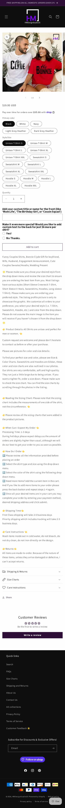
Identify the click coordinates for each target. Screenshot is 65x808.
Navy (36, 123)
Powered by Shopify (37, 796)
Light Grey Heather (16, 131)
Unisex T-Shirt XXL (15, 157)
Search (9, 664)
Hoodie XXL (31, 185)
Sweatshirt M (13, 164)
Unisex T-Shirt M (39, 143)
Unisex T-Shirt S (14, 143)
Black (9, 123)
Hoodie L (46, 178)
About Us (11, 692)
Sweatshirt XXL (36, 171)
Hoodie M (28, 178)
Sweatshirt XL (13, 171)
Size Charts (12, 678)
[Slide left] (25, 97)
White (23, 123)
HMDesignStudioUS (20, 796)
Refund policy (53, 796)
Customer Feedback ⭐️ (18, 728)
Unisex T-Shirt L (14, 150)
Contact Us (12, 699)
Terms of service (41, 801)
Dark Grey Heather (44, 131)
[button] (6, 16)
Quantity (6, 192)
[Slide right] (39, 97)
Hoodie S (10, 178)
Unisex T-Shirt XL (39, 150)
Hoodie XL (11, 185)
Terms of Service (14, 721)
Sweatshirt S (39, 157)
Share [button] (9, 597)
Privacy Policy (13, 714)
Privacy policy (26, 801)
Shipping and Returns (17, 685)
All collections (13, 706)
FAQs (8, 671)
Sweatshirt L (34, 164)
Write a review (32, 635)
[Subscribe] (53, 748)
